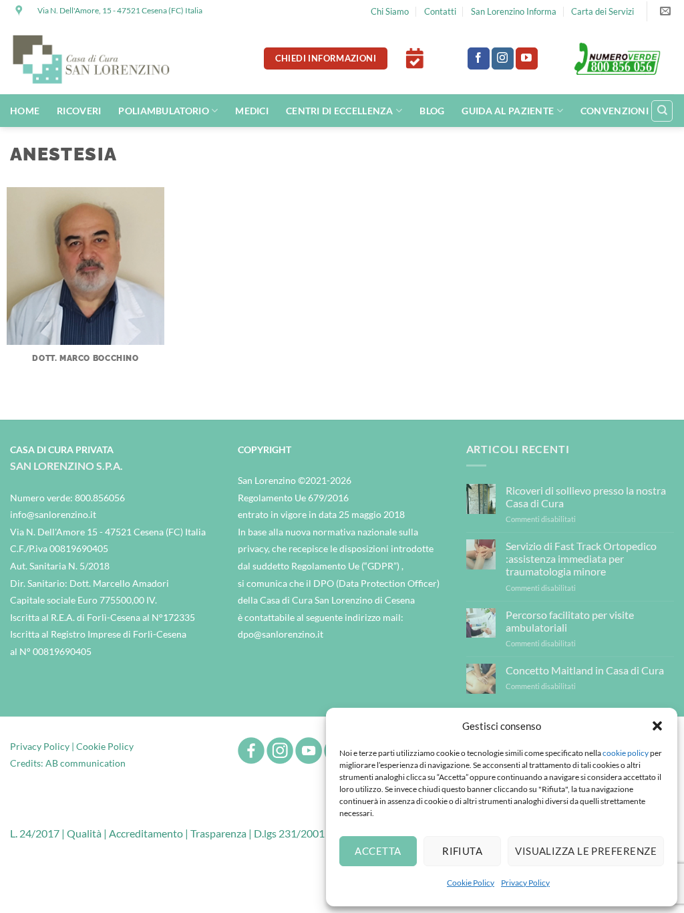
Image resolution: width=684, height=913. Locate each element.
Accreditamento (146, 833)
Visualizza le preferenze (586, 851)
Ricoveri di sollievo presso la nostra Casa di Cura (586, 496)
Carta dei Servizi (602, 11)
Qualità (84, 833)
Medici (252, 110)
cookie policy (626, 753)
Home (24, 110)
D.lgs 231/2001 (289, 833)
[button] (657, 726)
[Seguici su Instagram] (503, 58)
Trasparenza (218, 833)
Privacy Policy (525, 883)
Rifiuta (462, 851)
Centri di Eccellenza (339, 110)
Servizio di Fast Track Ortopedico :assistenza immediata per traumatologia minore (581, 558)
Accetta (378, 851)
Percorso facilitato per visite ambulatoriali (570, 621)
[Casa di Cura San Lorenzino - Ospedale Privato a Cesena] (91, 58)
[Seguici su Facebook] (479, 58)
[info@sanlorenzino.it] (667, 11)
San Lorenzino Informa (513, 11)
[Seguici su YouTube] (527, 58)
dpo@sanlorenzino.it (280, 634)
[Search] (662, 111)
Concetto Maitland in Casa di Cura (585, 670)
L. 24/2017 (34, 833)
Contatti (440, 11)
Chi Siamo (390, 11)
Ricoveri (79, 110)
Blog (431, 110)
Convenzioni (614, 110)
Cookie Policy (470, 883)
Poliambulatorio (163, 110)
